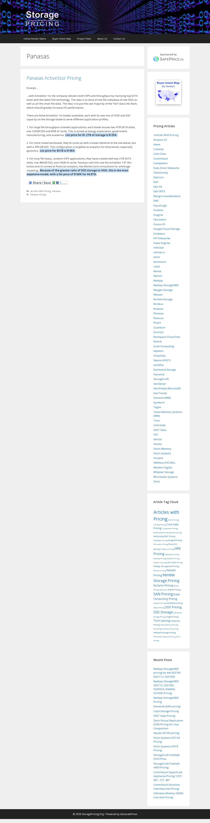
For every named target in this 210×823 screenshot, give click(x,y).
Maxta (157, 271)
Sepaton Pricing (159, 603)
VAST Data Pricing (164, 715)
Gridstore (159, 233)
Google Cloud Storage (166, 229)
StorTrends (160, 393)
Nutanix (158, 308)
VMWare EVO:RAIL (164, 462)
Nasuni (157, 276)
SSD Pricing (173, 607)
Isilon (156, 257)
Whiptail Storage (163, 472)
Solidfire (158, 365)
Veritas (157, 439)
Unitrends (159, 425)
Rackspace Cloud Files (166, 337)
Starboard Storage (164, 369)
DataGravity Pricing (160, 532)
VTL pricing (174, 629)
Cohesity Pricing (159, 525)
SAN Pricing (163, 593)
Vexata (157, 444)
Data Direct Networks (166, 168)
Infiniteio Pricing (173, 558)
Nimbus (158, 304)
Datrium (158, 177)
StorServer (159, 384)
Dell (155, 182)
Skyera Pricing (159, 608)
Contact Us (119, 38)
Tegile (157, 407)
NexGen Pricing (159, 570)
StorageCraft (161, 379)
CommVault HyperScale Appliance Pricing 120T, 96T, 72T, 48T (167, 776)
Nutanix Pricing (163, 585)
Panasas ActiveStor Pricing (54, 78)
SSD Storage (163, 612)
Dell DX (157, 186)
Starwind (158, 374)
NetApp (158, 280)
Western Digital (162, 467)
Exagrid (158, 215)
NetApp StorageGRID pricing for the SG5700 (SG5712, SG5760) (167, 672)
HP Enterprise (161, 238)
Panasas (56, 191)
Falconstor (159, 219)
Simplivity (159, 355)
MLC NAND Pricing (175, 562)
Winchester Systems (165, 477)
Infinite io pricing (160, 562)
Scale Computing (163, 346)
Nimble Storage (162, 299)
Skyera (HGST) (162, 360)
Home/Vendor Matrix (35, 38)
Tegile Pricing (172, 616)
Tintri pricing (161, 620)
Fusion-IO (159, 224)
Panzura (158, 318)
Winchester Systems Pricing (164, 637)
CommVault (160, 158)
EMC (156, 200)
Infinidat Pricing (159, 558)
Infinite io (159, 252)
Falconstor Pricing (160, 544)
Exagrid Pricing (175, 540)
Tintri (156, 420)
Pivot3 (157, 322)
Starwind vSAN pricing (166, 706)
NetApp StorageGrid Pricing (166, 566)
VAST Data (159, 430)
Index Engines (161, 243)
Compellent (160, 163)
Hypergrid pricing (172, 554)
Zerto (156, 481)
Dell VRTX (159, 191)
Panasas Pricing (38, 194)
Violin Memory (162, 448)
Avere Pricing (173, 520)
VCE (155, 434)
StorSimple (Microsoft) (167, 388)
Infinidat (158, 247)
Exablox (158, 210)
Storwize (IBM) (162, 398)
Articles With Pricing (40, 191)
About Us (102, 38)
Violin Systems (162, 453)
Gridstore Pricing (167, 549)
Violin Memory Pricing (169, 625)
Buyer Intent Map (61, 38)
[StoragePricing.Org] (42, 18)
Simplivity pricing (174, 603)
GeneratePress (128, 814)
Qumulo (158, 332)
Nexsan (157, 294)
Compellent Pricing (170, 528)
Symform (159, 402)
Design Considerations (167, 196)
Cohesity (158, 149)
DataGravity (160, 172)
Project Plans (84, 38)
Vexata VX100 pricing (166, 733)
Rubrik (157, 341)
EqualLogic (160, 205)
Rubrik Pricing (174, 589)
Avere (156, 144)
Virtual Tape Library (161, 629)
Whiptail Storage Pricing (164, 632)
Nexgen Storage (163, 290)
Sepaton (158, 351)
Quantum (159, 327)
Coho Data (159, 154)
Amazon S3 (160, 140)
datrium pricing (175, 532)
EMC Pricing (169, 536)
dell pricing (158, 536)
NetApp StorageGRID (166, 285)
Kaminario (159, 262)
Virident (158, 458)
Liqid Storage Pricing (166, 711)
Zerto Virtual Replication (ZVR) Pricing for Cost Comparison (168, 724)
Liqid (156, 266)
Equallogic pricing (160, 540)
